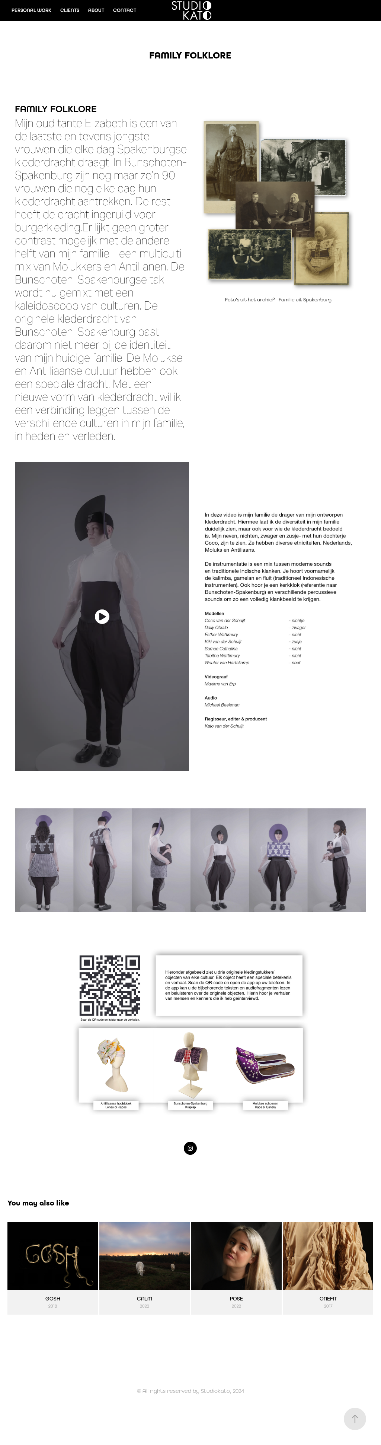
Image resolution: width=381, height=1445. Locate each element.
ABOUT (96, 10)
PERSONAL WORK (31, 10)
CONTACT (124, 10)
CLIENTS (69, 10)
